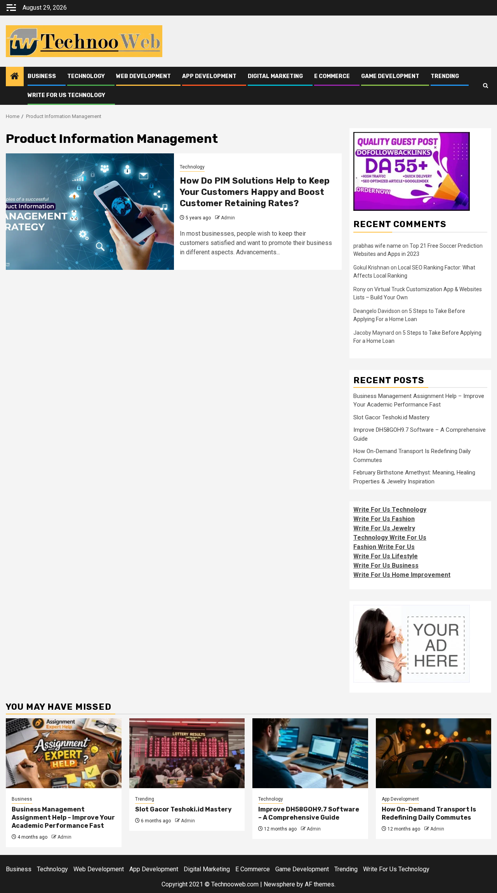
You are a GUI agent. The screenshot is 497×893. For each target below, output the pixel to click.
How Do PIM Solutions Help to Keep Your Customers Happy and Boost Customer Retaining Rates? (255, 191)
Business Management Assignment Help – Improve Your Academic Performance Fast (63, 817)
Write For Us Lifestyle (385, 556)
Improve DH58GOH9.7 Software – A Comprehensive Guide (308, 813)
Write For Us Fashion (384, 519)
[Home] (14, 76)
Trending (445, 76)
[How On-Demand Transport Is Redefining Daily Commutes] (434, 753)
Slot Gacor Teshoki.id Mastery (391, 417)
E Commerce (332, 76)
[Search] (485, 85)
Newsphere (279, 884)
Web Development (143, 76)
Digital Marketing (275, 76)
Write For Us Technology (66, 95)
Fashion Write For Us (384, 547)
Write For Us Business (386, 565)
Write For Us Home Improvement (401, 575)
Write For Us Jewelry (384, 528)
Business (42, 76)
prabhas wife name (377, 246)
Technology (86, 76)
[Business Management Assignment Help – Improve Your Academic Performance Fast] (64, 753)
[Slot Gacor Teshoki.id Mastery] (187, 753)
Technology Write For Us (389, 537)
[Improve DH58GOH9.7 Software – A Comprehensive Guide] (310, 753)
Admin (228, 218)
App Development (209, 76)
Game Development (390, 76)
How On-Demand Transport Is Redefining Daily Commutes (429, 813)
